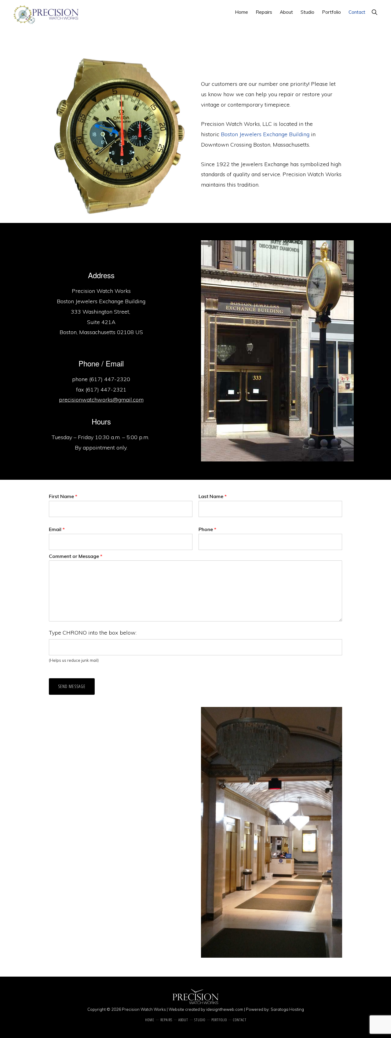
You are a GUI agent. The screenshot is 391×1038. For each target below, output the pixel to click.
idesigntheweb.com (224, 1009)
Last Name (213, 496)
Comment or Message (75, 556)
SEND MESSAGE (72, 686)
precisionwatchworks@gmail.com (101, 399)
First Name (63, 496)
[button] (374, 12)
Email (57, 529)
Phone (207, 529)
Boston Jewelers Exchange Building (265, 134)
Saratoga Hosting (287, 1009)
